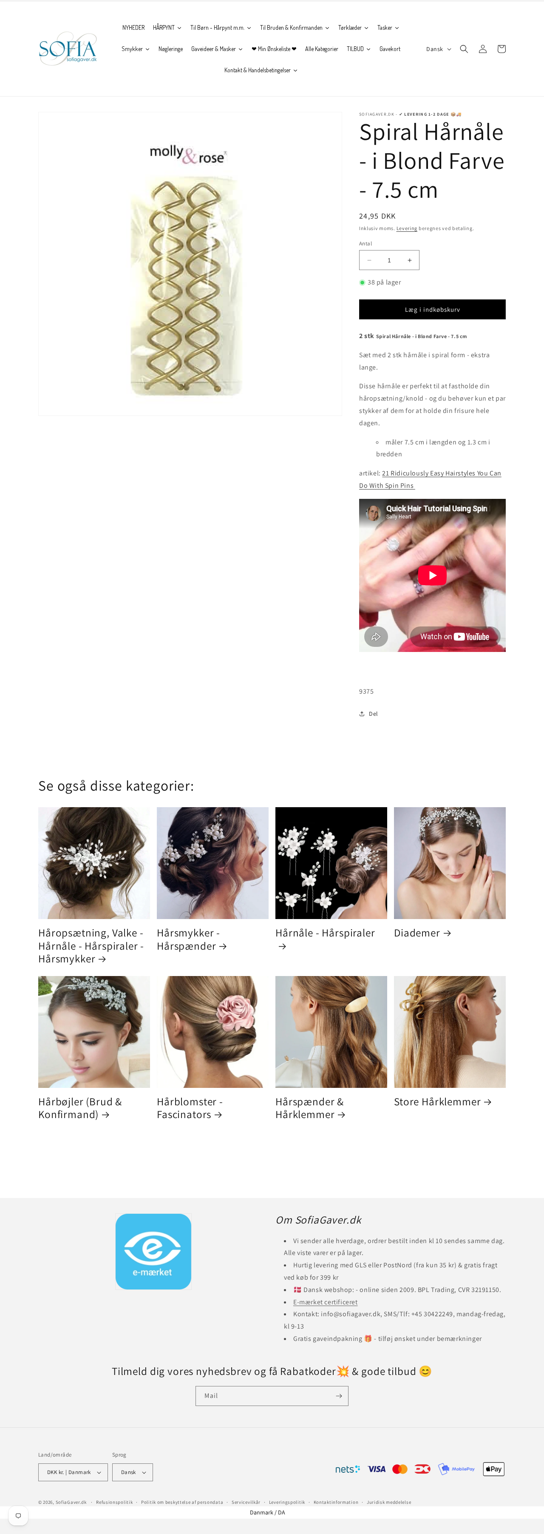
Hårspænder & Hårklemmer (309, 1108)
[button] (464, 49)
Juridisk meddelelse (389, 1502)
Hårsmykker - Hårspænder (188, 939)
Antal (365, 243)
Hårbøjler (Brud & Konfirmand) (80, 1108)
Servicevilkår (246, 1502)
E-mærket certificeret (325, 1302)
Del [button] (373, 713)
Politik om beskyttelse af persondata (182, 1502)
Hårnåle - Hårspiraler (325, 932)
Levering (407, 228)
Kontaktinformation (336, 1502)
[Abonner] (338, 1396)
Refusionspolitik (114, 1502)
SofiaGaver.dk (71, 1502)
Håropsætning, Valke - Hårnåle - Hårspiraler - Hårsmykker (91, 945)
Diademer (417, 932)
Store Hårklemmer (437, 1101)
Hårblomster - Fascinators (190, 1108)
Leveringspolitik (287, 1502)
